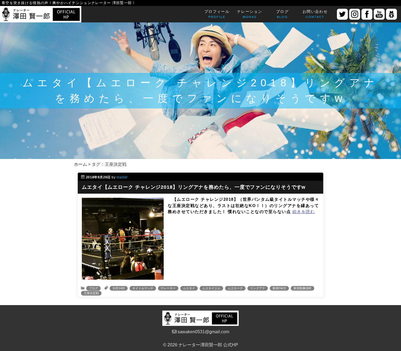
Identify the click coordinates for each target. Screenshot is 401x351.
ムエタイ (189, 288)
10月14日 (118, 288)
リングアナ (257, 288)
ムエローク (235, 288)
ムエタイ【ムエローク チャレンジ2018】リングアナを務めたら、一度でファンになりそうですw (194, 187)
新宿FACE (279, 288)
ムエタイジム (211, 288)
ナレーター (168, 288)
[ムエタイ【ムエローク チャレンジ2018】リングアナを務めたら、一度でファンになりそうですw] (123, 276)
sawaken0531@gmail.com (202, 331)
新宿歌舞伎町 (303, 288)
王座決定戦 (91, 293)
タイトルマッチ (142, 288)
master (122, 177)
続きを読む (303, 211)
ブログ (93, 288)
